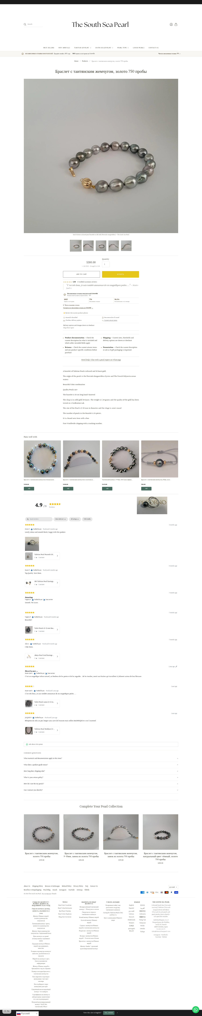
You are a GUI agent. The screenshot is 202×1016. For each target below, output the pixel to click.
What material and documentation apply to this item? (43, 758)
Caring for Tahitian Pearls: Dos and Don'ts (113, 914)
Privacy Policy (78, 886)
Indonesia (142, 914)
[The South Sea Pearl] (101, 24)
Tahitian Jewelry (81, 48)
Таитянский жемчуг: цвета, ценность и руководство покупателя (41, 925)
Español (131, 908)
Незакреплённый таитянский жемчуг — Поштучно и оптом (89, 908)
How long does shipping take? (34, 771)
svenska (142, 929)
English (131, 905)
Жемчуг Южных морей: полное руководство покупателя (41, 918)
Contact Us (154, 48)
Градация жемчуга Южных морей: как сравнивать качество (41, 946)
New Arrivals (64, 48)
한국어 (142, 905)
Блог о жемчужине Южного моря (113, 919)
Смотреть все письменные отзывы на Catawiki (78, 308)
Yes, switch (109, 1013)
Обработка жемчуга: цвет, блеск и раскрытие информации (41, 961)
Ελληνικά (143, 923)
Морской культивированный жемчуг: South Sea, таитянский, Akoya (41, 1004)
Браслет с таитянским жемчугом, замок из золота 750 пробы (120, 855)
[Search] (25, 24)
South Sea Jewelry (103, 48)
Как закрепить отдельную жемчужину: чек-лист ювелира (40, 979)
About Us (27, 886)
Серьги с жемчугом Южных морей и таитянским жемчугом (89, 926)
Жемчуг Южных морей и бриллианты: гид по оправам (41, 967)
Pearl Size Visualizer (64, 905)
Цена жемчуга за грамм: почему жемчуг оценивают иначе (41, 938)
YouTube (72, 890)
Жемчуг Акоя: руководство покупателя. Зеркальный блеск (41, 932)
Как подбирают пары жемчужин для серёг (41, 985)
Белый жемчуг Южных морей (89, 917)
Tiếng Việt (142, 920)
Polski (142, 926)
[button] (152, 505)
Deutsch (131, 917)
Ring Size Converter (65, 917)
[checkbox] (87, 519)
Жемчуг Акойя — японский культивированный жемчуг (89, 947)
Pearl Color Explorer (65, 914)
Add (29, 489)
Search (54, 890)
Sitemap (79, 890)
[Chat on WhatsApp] (195, 1009)
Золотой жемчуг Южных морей (89, 921)
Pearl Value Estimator (65, 908)
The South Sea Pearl (35, 894)
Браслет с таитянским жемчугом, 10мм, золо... (156, 480)
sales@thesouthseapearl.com (161, 931)
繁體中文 (142, 917)
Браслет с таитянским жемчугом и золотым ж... (78, 480)
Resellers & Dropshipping (32, 890)
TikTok (87, 890)
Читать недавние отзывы (72, 305)
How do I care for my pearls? (34, 784)
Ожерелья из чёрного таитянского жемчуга (89, 913)
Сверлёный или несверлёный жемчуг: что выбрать (41, 990)
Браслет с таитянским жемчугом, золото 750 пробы (41, 855)
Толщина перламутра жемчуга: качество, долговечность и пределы (41, 953)
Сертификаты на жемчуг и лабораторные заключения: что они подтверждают (41, 996)
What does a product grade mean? (36, 765)
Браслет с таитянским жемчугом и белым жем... (39, 480)
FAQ (86, 886)
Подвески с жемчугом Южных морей (89, 932)
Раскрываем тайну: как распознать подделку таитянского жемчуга (113, 907)
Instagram (62, 890)
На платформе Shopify (49, 894)
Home (76, 61)
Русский (25, 1013)
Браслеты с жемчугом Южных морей (89, 942)
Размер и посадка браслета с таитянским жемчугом (41, 972)
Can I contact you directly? (33, 790)
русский (172, 887)
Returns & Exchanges (52, 886)
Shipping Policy (37, 886)
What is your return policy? (33, 777)
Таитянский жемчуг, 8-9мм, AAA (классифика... (117, 480)
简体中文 (142, 911)
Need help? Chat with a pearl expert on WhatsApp (101, 359)
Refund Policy (66, 886)
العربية (142, 908)
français (131, 923)
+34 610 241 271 (160, 929)
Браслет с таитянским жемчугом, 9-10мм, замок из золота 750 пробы (81, 855)
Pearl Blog (46, 890)
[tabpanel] (101, 626)
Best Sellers (48, 48)
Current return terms (110, 320)
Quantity (105, 259)
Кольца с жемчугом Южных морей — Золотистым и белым (89, 937)
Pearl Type (122, 48)
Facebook (164, 935)
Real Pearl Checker (65, 911)
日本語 (131, 926)
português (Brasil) (131, 930)
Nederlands (131, 920)
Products (85, 61)
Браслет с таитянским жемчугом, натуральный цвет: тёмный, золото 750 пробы (160, 856)
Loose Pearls (138, 48)
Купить (120, 274)
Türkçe (142, 932)
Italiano (131, 914)
